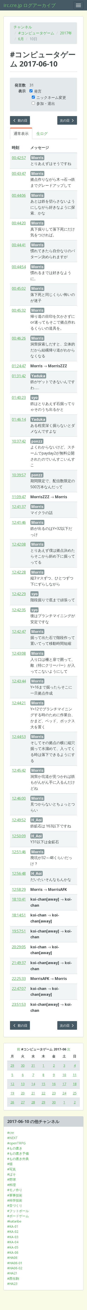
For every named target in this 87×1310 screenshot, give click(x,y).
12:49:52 (19, 819)
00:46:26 (19, 338)
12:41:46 (19, 522)
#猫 (10, 1164)
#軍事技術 (14, 1195)
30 (23, 1065)
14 (33, 1084)
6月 (21, 38)
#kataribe (14, 1221)
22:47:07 (19, 988)
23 (54, 1093)
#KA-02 (12, 1231)
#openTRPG (16, 1143)
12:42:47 (19, 631)
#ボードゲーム (18, 1216)
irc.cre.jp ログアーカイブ (29, 5)
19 (12, 1093)
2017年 (66, 33)
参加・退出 (45, 103)
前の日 (22, 120)
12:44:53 (19, 736)
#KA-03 (12, 1237)
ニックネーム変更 (51, 97)
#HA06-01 (14, 1263)
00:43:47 (19, 173)
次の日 (65, 120)
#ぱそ (11, 1174)
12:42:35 (19, 609)
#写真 (11, 1169)
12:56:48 (19, 873)
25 (75, 1093)
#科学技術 (14, 1200)
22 (43, 1093)
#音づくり (14, 1205)
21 (33, 1093)
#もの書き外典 (18, 1158)
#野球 (11, 1179)
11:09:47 (19, 496)
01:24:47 (19, 365)
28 (33, 1102)
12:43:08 (19, 653)
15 (43, 1084)
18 (75, 1084)
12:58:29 (19, 889)
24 (64, 1093)
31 (33, 1065)
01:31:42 (19, 375)
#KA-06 (12, 1252)
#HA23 (12, 1283)
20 (23, 1093)
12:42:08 (19, 544)
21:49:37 (19, 962)
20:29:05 (19, 946)
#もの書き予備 (18, 1153)
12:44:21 (19, 702)
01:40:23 (19, 397)
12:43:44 (19, 681)
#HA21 (12, 1273)
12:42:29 (19, 593)
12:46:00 (19, 798)
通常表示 (21, 133)
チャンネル (22, 27)
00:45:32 (19, 310)
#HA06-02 (14, 1268)
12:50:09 (19, 836)
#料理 (11, 1185)
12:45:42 (19, 770)
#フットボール (18, 1211)
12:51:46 (19, 851)
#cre (10, 1132)
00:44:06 (19, 195)
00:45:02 (19, 288)
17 (64, 1084)
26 (12, 1102)
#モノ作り (14, 1190)
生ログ (42, 133)
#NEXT (12, 1138)
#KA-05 (12, 1247)
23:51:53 (19, 1004)
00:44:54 (19, 266)
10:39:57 (19, 475)
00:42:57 (19, 157)
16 (54, 1084)
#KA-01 (12, 1226)
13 (23, 1084)
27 (23, 1102)
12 (12, 1084)
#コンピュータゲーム (36, 33)
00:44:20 (19, 223)
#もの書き (14, 1148)
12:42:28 (19, 572)
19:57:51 (19, 931)
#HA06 (12, 1257)
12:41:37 (19, 506)
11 (75, 1075)
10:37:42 (19, 441)
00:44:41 (19, 244)
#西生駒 (13, 1278)
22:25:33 (19, 978)
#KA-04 (12, 1242)
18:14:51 (19, 915)
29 (12, 1065)
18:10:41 (19, 899)
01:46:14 (19, 419)
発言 (38, 91)
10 (64, 1075)
